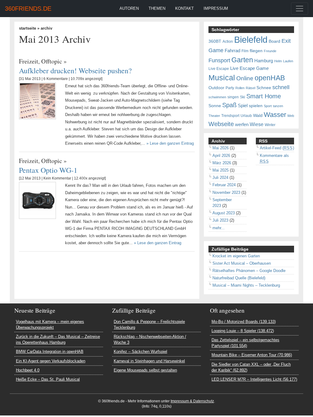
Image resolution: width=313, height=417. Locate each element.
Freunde (270, 51)
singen (233, 97)
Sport (268, 106)
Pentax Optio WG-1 (48, 170)
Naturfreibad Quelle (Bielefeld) (238, 278)
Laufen (288, 61)
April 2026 (221, 155)
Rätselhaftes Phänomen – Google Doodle (248, 270)
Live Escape (218, 69)
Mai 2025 (220, 170)
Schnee (263, 87)
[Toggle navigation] (299, 8)
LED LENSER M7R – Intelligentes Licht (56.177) (254, 379)
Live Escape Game (249, 68)
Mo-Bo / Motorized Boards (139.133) (244, 321)
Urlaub (246, 116)
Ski (242, 97)
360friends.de (28, 8)
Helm (278, 61)
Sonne (214, 105)
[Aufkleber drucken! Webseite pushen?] (37, 100)
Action (228, 41)
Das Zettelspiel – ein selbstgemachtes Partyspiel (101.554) (245, 343)
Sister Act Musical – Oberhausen (241, 263)
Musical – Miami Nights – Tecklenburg (246, 285)
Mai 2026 (220, 148)
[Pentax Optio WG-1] (37, 200)
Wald (258, 115)
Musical (221, 77)
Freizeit (28, 61)
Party (230, 88)
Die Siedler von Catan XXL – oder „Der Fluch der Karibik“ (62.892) (251, 367)
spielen (256, 105)
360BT (214, 41)
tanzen (278, 106)
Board (274, 41)
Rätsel (250, 88)
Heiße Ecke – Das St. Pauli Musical (48, 379)
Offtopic (51, 61)
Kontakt (184, 8)
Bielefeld (250, 39)
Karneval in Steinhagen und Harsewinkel (149, 361)
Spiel (243, 105)
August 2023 (223, 213)
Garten (242, 60)
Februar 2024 (224, 185)
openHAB (270, 78)
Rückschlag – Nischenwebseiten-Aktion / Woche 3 (150, 339)
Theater (214, 116)
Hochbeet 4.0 (27, 370)
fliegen (256, 51)
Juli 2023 (220, 220)
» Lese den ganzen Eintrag (170, 143)
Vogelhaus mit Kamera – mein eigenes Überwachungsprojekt (50, 324)
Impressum (216, 8)
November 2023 (226, 192)
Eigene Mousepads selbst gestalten (145, 370)
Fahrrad (232, 50)
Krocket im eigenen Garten (236, 256)
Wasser (275, 114)
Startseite (27, 28)
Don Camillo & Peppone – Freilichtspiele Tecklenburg (149, 324)
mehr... (218, 228)
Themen (157, 8)
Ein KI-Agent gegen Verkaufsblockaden (50, 361)
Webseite (221, 124)
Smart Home (263, 96)
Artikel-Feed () (277, 148)
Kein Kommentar (57, 178)
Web (290, 116)
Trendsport (230, 116)
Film (245, 51)
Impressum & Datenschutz (192, 401)
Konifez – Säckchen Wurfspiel (140, 351)
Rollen (240, 88)
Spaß (229, 105)
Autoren (129, 8)
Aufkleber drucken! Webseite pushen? (75, 70)
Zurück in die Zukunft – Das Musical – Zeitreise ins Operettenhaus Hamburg (58, 339)
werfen (242, 124)
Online (244, 78)
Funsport (219, 60)
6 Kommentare (55, 79)
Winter (270, 125)
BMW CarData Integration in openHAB (49, 351)
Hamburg (263, 60)
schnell (280, 87)
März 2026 (221, 163)
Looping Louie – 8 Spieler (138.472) (243, 330)
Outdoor (216, 87)
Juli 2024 (220, 177)
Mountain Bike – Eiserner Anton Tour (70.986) (252, 355)
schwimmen (217, 97)
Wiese (256, 124)
